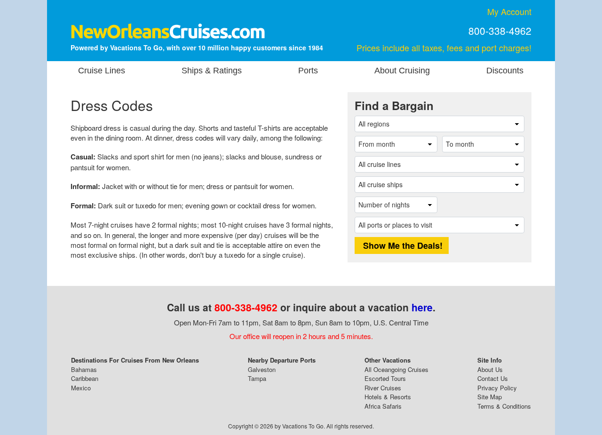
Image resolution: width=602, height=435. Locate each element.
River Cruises (382, 387)
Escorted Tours (385, 378)
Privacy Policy (497, 387)
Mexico (81, 387)
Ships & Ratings (212, 70)
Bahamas (84, 369)
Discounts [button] (504, 70)
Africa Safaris (383, 406)
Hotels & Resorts (387, 396)
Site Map (489, 396)
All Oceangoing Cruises (396, 369)
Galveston (262, 369)
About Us (490, 369)
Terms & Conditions (504, 406)
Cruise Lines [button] (101, 70)
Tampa (257, 378)
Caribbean (84, 378)
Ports (308, 70)
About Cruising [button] (402, 70)
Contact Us (492, 378)
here (422, 307)
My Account (509, 11)
